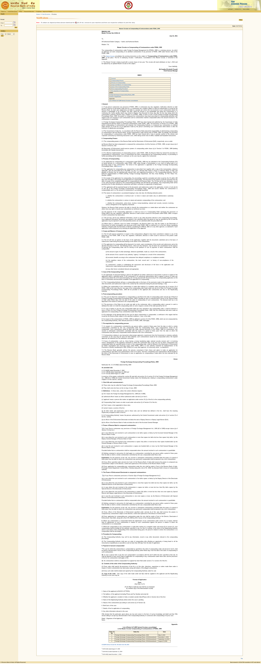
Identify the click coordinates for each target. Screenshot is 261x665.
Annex (119, 166)
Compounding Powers (117, 80)
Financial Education (29, 11)
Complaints (39, 11)
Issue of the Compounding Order (120, 86)
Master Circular (110, 56)
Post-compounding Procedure (119, 88)
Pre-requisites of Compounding (119, 90)
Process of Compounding (118, 82)
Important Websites (47, 11)
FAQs (20, 11)
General (113, 78)
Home (38, 14)
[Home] (17, 10)
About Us (3, 11)
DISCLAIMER (246, 9)
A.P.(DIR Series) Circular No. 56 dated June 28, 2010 (115, 644)
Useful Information (12, 11)
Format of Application (115, 96)
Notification (46, 14)
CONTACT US (238, 9)
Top (242, 658)
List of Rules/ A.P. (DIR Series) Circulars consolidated (123, 100)
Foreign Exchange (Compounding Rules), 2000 (121, 94)
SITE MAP (230, 9)
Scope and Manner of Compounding (121, 84)
